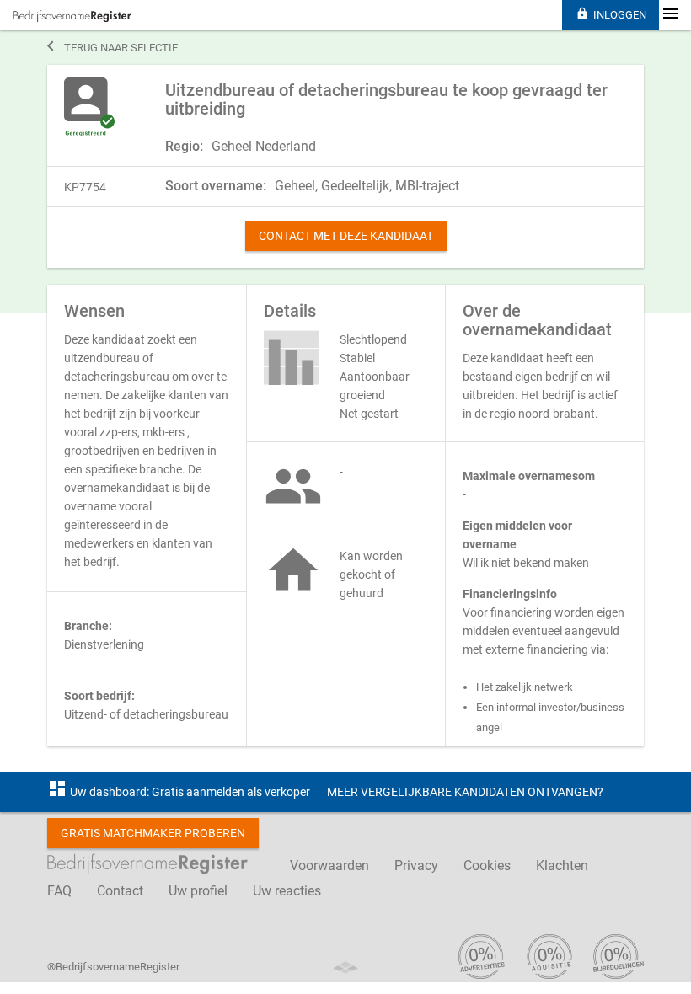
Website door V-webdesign (345, 967)
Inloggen (611, 14)
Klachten (562, 866)
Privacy (416, 866)
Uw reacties (287, 891)
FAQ (59, 891)
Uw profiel (198, 891)
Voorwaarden (329, 866)
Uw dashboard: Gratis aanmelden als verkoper (178, 792)
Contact (120, 891)
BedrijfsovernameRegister (72, 16)
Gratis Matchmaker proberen (153, 833)
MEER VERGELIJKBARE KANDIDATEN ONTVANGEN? (465, 792)
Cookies (487, 866)
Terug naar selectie (112, 46)
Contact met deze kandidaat (346, 236)
